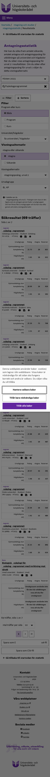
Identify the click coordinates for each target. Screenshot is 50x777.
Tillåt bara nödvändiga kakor (24, 398)
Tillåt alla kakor (24, 406)
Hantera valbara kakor (24, 390)
